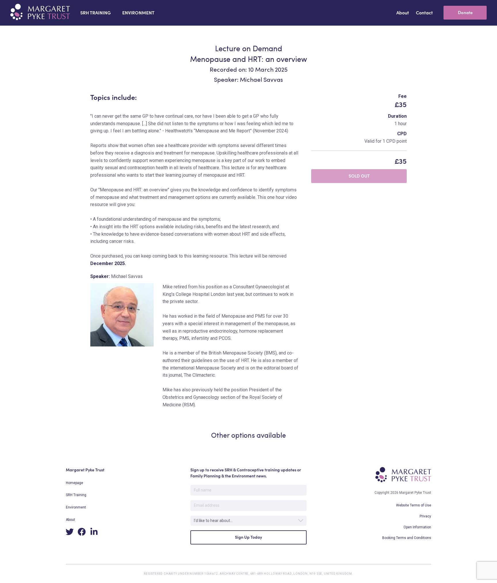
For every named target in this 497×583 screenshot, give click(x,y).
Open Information (417, 527)
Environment (76, 507)
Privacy (425, 516)
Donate (465, 12)
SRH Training (76, 495)
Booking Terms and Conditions (406, 538)
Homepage (74, 483)
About (70, 520)
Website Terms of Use (413, 505)
